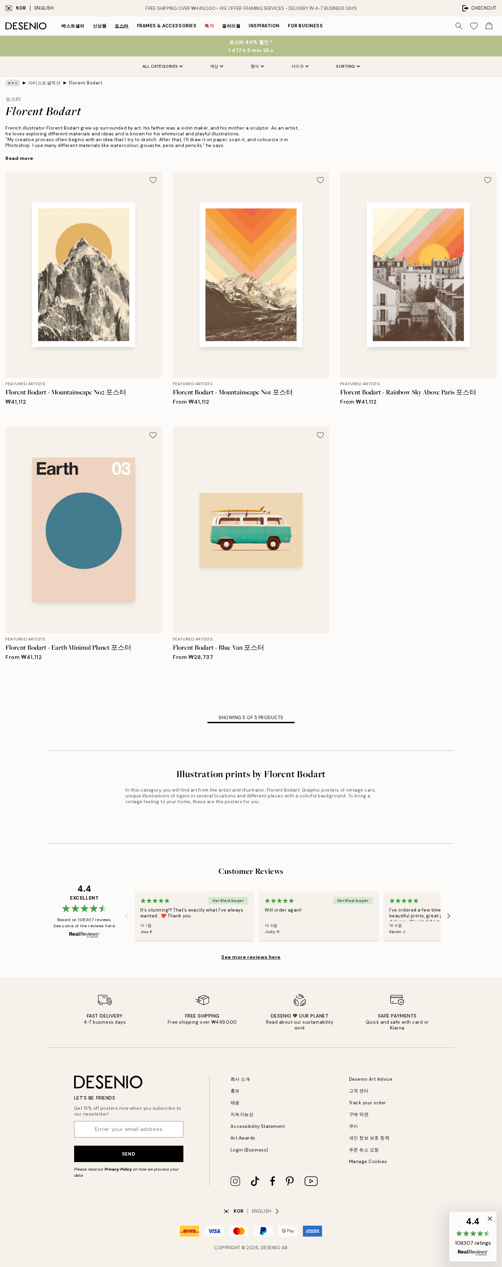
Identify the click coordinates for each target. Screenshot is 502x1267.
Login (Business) (249, 1150)
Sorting (345, 66)
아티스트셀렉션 (44, 83)
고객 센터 (359, 1091)
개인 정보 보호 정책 (369, 1138)
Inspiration (264, 26)
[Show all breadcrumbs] (12, 83)
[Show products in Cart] (489, 26)
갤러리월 (231, 26)
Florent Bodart (85, 83)
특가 (209, 26)
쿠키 (353, 1126)
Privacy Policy (118, 1169)
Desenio (271, 1248)
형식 (255, 66)
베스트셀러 (73, 26)
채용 (235, 1103)
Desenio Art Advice (371, 1079)
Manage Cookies (368, 1161)
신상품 (100, 26)
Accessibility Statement (258, 1126)
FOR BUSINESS (305, 26)
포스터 (122, 26)
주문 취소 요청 (364, 1150)
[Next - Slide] (448, 915)
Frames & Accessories (166, 26)
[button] (473, 1237)
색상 (214, 66)
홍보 (235, 1091)
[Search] (458, 26)
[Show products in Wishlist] (474, 26)
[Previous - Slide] (126, 915)
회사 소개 (240, 1079)
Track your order (367, 1103)
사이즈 (297, 66)
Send (128, 1154)
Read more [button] (19, 158)
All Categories (160, 66)
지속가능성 (242, 1114)
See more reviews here (251, 957)
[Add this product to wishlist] (153, 180)
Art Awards (243, 1138)
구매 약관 (359, 1114)
